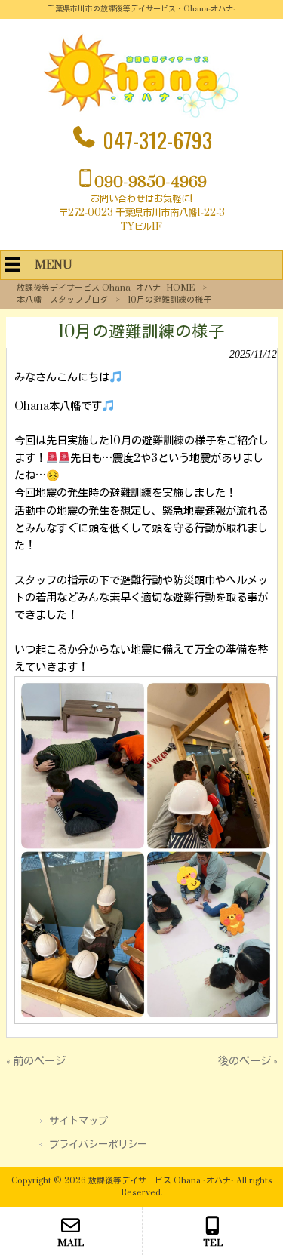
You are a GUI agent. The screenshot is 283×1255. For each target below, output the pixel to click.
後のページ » (248, 1061)
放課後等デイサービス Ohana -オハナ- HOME (106, 288)
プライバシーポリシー (98, 1145)
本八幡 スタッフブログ (62, 300)
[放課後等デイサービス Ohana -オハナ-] (142, 115)
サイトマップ (78, 1121)
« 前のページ (36, 1061)
